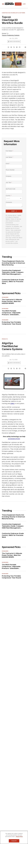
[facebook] (8, 47)
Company (8, 176)
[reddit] (17, 47)
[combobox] (14, 198)
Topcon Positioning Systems (10, 35)
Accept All (14, 840)
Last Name (9, 157)
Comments (9, 202)
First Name (9, 151)
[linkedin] (11, 47)
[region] (14, 837)
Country (9, 195)
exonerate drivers (14, 439)
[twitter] (14, 47)
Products (5, 339)
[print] (25, 47)
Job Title (9, 182)
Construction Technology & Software (13, 12)
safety (12, 403)
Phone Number (10, 170)
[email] (19, 47)
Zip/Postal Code (10, 189)
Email (8, 163)
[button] (3, 4)
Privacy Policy (19, 836)
